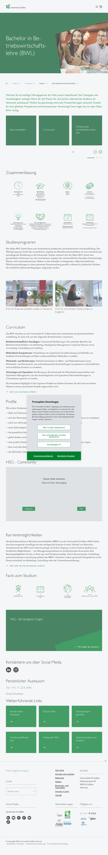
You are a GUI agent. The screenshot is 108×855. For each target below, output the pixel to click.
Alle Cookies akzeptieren (54, 427)
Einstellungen (53, 444)
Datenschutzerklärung (43, 456)
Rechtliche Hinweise (66, 456)
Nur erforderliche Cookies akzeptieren (54, 436)
